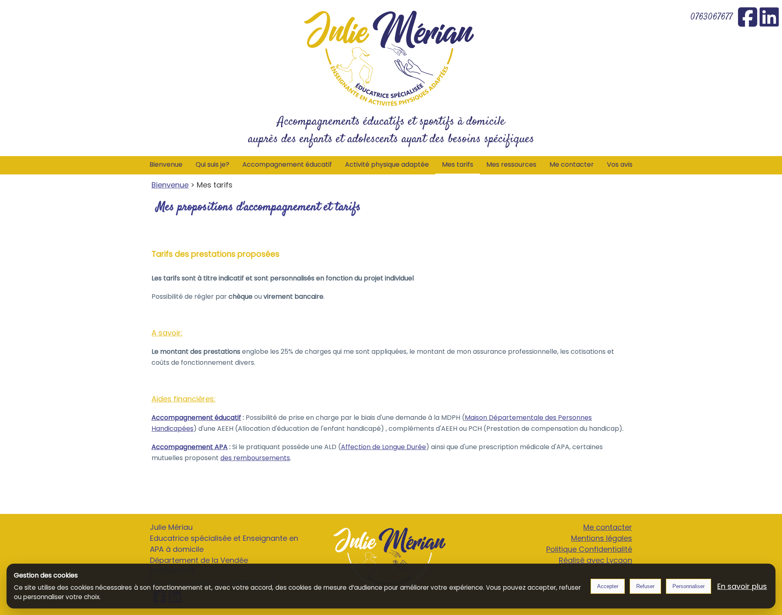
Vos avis (620, 164)
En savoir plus (742, 586)
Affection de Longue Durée (383, 447)
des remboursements (255, 458)
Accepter (607, 586)
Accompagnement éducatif (287, 164)
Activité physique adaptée (387, 164)
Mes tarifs (457, 164)
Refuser (645, 586)
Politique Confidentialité (589, 549)
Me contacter (571, 164)
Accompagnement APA (190, 447)
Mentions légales (601, 538)
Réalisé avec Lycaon (595, 560)
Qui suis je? (212, 164)
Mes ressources (511, 164)
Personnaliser (688, 586)
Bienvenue (165, 164)
